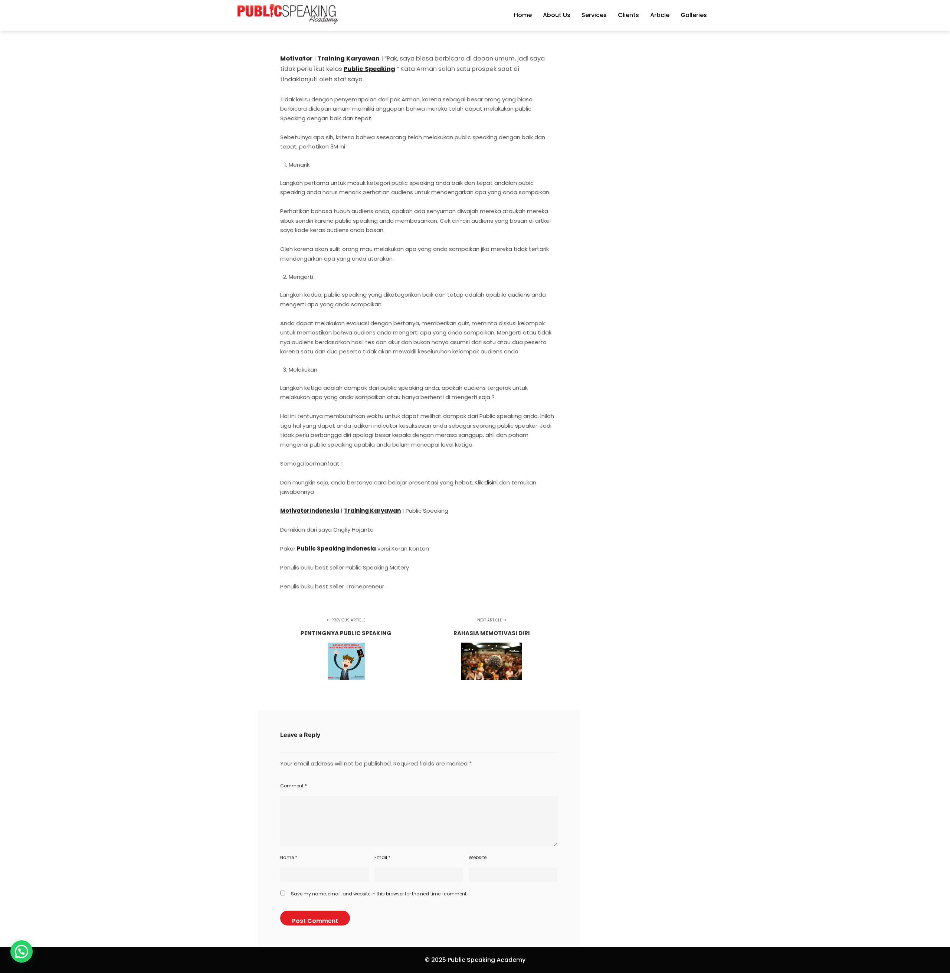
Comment (293, 786)
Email (382, 857)
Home (523, 15)
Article (659, 15)
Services (594, 15)
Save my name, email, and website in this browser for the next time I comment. (379, 894)
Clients (628, 15)
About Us (556, 15)
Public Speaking (369, 69)
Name (288, 857)
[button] (21, 951)
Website (478, 857)
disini (491, 482)
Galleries (694, 15)
